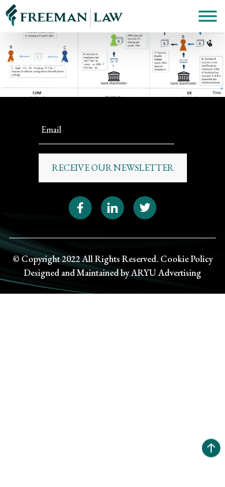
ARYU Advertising (166, 273)
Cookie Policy (186, 259)
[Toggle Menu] (207, 15)
